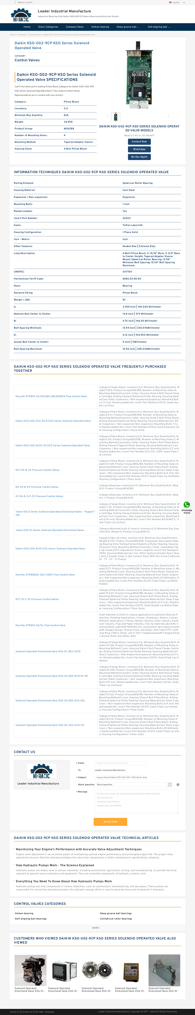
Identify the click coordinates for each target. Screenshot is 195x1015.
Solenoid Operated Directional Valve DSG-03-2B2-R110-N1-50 (52, 676)
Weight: (19, 122)
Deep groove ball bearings (130, 27)
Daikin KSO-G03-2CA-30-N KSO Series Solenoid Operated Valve (53, 421)
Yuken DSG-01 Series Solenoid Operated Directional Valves (50, 530)
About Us (15, 1012)
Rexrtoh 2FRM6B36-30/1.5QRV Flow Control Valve (45, 574)
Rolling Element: (24, 183)
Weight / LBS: (22, 299)
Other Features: (23, 246)
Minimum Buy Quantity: (29, 115)
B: (15, 321)
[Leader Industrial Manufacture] (21, 15)
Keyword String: (23, 292)
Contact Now (139, 141)
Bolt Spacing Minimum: (28, 328)
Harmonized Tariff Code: (29, 278)
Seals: (17, 225)
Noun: (17, 285)
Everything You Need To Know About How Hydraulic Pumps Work (64, 881)
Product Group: (24, 128)
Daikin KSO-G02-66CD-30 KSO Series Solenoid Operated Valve (53, 445)
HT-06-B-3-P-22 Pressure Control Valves (39, 496)
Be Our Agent (139, 157)
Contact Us (27, 1012)
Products (21, 35)
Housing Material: (24, 190)
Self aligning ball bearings (161, 27)
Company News (75, 27)
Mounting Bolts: (23, 204)
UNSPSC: (19, 271)
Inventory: (21, 108)
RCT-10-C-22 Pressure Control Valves (37, 599)
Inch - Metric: (22, 239)
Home (27, 27)
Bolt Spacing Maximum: (28, 349)
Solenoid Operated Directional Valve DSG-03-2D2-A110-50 (50, 725)
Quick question (86, 784)
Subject (81, 777)
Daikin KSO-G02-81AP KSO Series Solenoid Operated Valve (50, 548)
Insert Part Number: (26, 218)
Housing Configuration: (28, 232)
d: (15, 306)
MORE (95, 928)
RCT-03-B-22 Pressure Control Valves (38, 470)
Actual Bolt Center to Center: (31, 342)
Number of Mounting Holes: (31, 135)
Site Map (39, 1012)
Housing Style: (23, 148)
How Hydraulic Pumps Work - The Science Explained (55, 865)
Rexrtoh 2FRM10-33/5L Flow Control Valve (41, 625)
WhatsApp (139, 149)
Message (81, 792)
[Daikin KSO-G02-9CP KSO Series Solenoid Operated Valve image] (139, 75)
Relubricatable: (23, 211)
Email (80, 763)
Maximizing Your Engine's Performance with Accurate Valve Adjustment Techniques (79, 849)
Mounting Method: (25, 142)
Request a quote (25, 2)
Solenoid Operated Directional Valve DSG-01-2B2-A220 (48, 651)
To (79, 770)
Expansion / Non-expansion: (31, 197)
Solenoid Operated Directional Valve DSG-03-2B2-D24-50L (50, 700)
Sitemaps (49, 1012)
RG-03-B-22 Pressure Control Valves (37, 487)
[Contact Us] (187, 507)
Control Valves (34, 35)
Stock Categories (48, 27)
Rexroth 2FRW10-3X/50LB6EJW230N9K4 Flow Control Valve (51, 396)
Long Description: (24, 253)
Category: (20, 101)
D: (15, 335)
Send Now (110, 822)
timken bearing (100, 27)
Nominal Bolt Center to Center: (32, 313)
